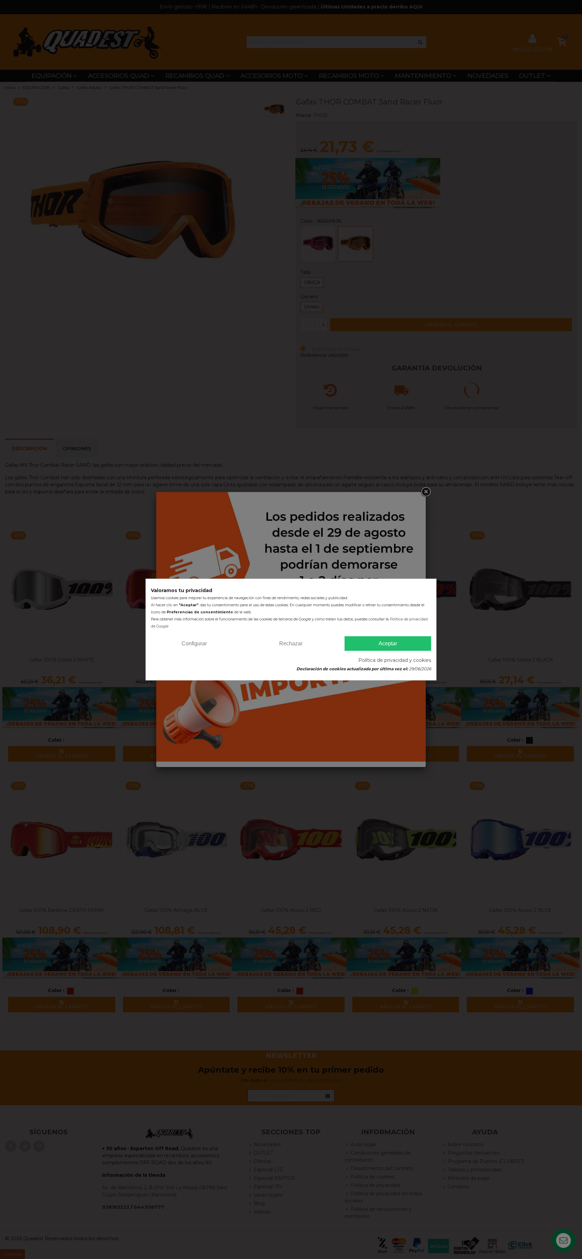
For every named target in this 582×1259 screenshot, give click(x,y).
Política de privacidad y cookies (394, 660)
